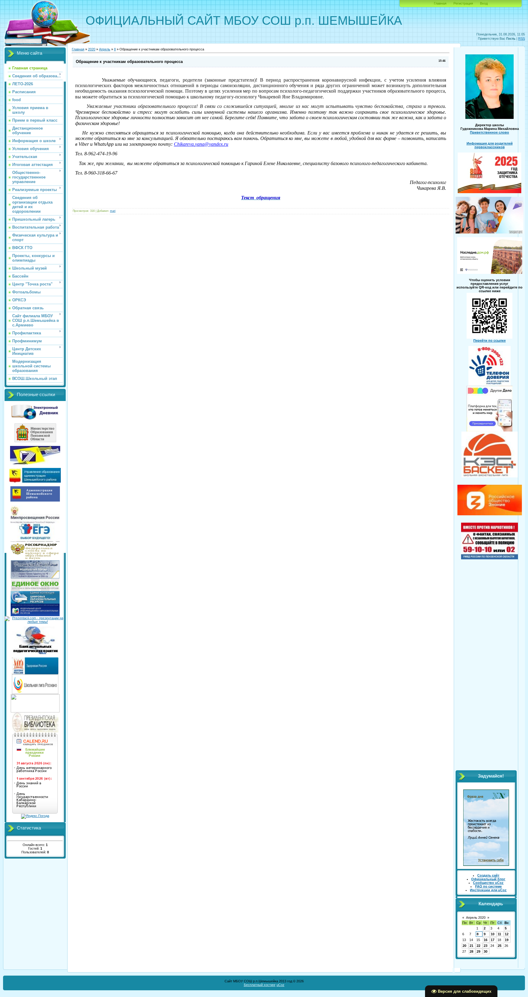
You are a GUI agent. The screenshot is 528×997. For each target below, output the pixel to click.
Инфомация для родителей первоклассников (490, 145)
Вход (484, 3)
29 (478, 951)
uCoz (280, 985)
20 (464, 945)
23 (485, 945)
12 (506, 934)
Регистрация (463, 3)
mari (113, 210)
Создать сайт (488, 875)
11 (499, 934)
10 (492, 934)
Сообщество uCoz (488, 883)
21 (471, 945)
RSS (521, 38)
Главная (440, 3)
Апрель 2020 (476, 917)
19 (506, 940)
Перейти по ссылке (489, 340)
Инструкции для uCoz (488, 890)
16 (485, 940)
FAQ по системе (488, 886)
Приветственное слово (489, 132)
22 (478, 945)
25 (499, 945)
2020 (91, 49)
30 (485, 951)
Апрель (104, 49)
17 (492, 940)
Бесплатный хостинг (260, 985)
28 (471, 951)
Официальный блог (488, 879)
